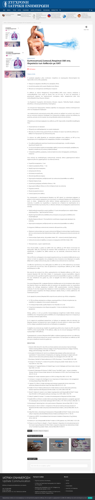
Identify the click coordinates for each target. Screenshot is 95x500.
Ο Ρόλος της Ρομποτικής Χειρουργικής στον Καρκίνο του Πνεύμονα (26, 15)
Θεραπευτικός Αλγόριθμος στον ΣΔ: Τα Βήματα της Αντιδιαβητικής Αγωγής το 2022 (41, 16)
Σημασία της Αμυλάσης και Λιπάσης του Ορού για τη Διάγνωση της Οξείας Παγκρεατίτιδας (56, 15)
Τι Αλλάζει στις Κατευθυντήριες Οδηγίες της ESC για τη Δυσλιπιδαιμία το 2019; (86, 15)
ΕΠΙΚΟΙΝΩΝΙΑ (46, 10)
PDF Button (32, 69)
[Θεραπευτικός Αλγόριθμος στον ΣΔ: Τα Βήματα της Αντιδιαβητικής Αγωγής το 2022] (33, 16)
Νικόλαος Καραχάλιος (59, 446)
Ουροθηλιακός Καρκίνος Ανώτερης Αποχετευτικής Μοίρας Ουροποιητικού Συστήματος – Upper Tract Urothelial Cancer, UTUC (80, 444)
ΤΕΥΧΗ (14, 10)
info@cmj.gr (8, 490)
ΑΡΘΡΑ (8, 10)
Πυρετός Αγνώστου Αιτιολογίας (10, 15)
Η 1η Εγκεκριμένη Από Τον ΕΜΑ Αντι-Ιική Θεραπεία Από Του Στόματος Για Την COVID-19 (71, 16)
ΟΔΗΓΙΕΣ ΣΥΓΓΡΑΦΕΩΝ (36, 10)
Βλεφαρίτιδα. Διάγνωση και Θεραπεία (59, 444)
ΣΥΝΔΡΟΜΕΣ (26, 10)
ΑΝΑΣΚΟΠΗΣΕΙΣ (31, 58)
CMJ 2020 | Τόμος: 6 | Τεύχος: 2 (40, 430)
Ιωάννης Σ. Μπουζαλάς (81, 449)
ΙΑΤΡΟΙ (19, 10)
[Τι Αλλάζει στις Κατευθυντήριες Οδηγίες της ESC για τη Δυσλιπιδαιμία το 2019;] (79, 15)
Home (5, 22)
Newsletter (54, 10)
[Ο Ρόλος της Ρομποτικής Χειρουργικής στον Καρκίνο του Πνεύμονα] (18, 15)
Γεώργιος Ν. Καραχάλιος (37, 446)
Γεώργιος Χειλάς (31, 74)
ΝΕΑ (4, 10)
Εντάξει (90, 497)
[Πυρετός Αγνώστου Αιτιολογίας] (3, 14)
